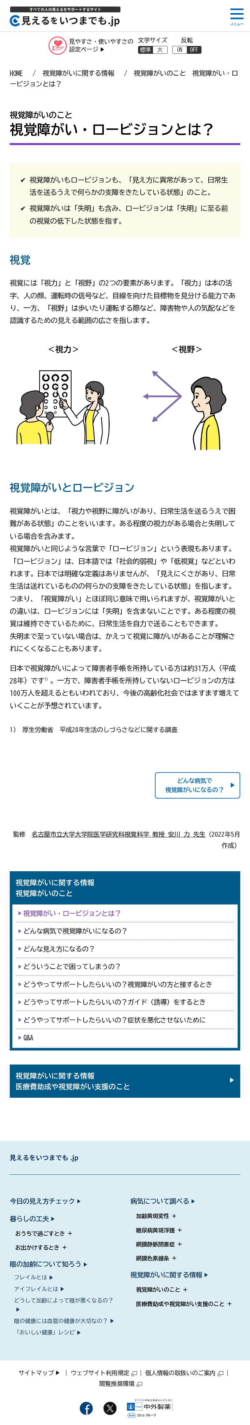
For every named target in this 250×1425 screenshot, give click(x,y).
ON (179, 49)
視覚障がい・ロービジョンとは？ (72, 913)
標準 (145, 49)
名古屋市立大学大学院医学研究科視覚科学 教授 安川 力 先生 (118, 834)
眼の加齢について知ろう (45, 1264)
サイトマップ (36, 1373)
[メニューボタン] (237, 17)
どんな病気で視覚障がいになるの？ (194, 785)
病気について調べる (160, 1201)
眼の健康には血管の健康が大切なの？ (61, 1321)
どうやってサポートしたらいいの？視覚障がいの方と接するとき (117, 984)
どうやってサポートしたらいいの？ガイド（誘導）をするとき (114, 1002)
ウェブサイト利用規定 (100, 1373)
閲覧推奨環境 (116, 1384)
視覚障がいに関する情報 (78, 73)
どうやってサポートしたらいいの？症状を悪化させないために (114, 1020)
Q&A (28, 1037)
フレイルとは (30, 1277)
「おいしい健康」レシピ (44, 1332)
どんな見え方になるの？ (59, 949)
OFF (194, 49)
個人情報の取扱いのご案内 (180, 1373)
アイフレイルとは (36, 1289)
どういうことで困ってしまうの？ (72, 966)
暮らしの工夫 (29, 1218)
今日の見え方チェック (42, 1201)
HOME (16, 73)
